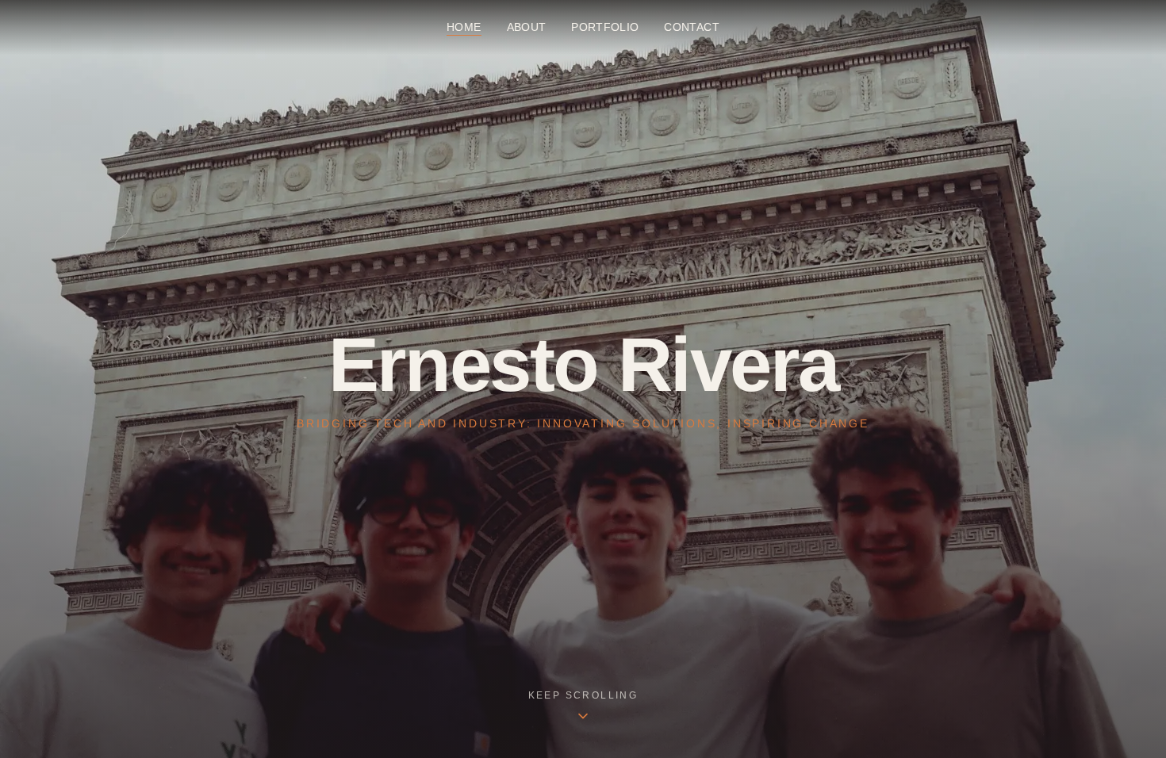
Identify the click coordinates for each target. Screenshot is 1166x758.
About (527, 27)
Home (464, 27)
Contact (691, 27)
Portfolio (605, 27)
